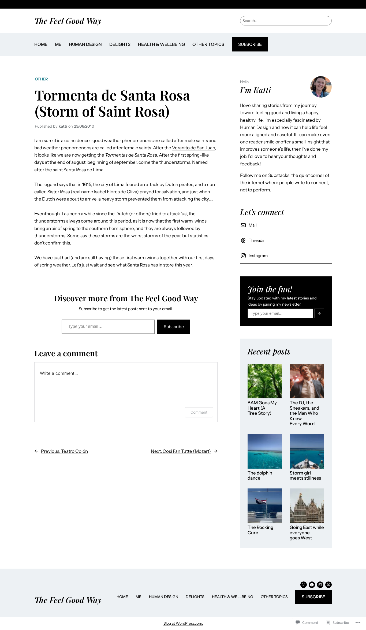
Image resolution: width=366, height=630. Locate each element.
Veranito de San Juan (193, 147)
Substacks (278, 175)
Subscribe (250, 44)
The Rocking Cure (260, 530)
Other (41, 79)
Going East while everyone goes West (307, 532)
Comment (199, 412)
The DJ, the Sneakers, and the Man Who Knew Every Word (304, 413)
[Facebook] (312, 584)
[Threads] (328, 584)
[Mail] (320, 584)
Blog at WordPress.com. (183, 623)
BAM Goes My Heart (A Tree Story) (262, 408)
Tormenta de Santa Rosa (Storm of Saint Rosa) (112, 103)
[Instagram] (303, 584)
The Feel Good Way (67, 20)
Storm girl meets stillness (305, 475)
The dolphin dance (260, 475)
